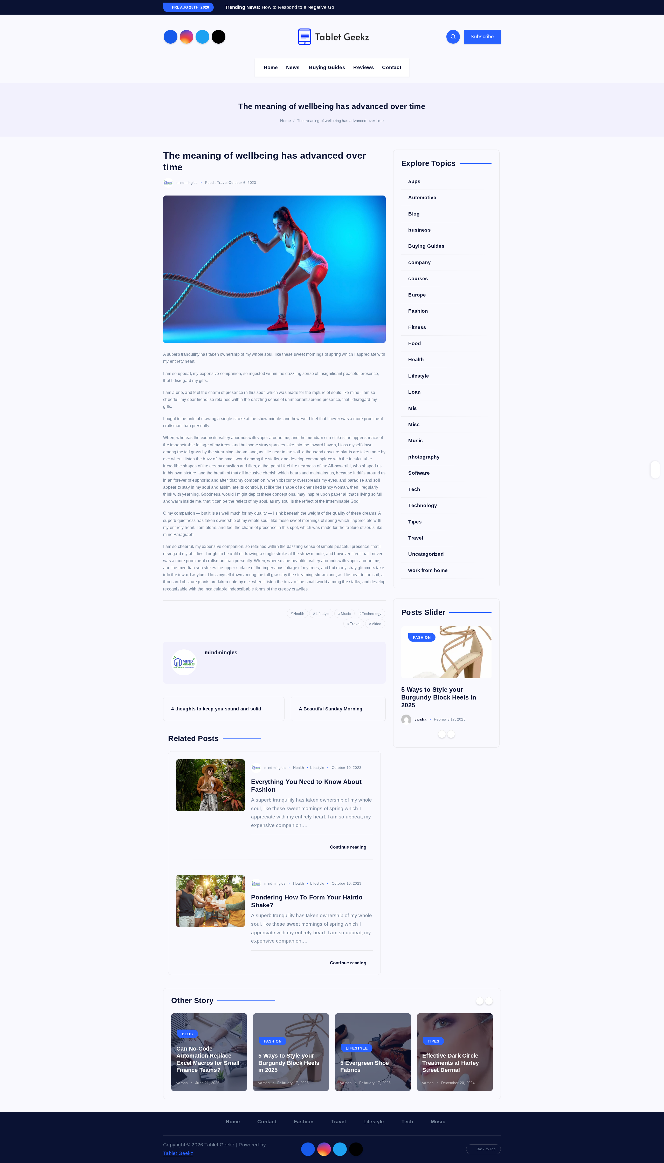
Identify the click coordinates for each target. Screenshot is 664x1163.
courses (418, 286)
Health (298, 621)
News (293, 75)
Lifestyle (323, 621)
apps (414, 189)
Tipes (415, 529)
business (419, 238)
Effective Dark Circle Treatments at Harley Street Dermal (450, 1070)
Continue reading (349, 855)
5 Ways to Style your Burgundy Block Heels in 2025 (438, 705)
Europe (417, 302)
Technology (371, 621)
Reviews (363, 75)
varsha (420, 727)
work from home (428, 578)
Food (209, 190)
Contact (391, 75)
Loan (414, 400)
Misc (414, 432)
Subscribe (482, 44)
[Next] (451, 742)
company (419, 270)
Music (346, 621)
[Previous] (442, 742)
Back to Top (486, 1157)
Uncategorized (426, 562)
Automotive (422, 205)
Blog (414, 221)
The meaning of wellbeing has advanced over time (340, 128)
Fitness (417, 335)
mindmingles (187, 190)
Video (376, 631)
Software (419, 481)
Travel (222, 190)
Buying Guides (327, 75)
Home (271, 75)
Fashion (418, 319)
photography (424, 465)
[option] (446, 683)
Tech (414, 497)
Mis (412, 416)
